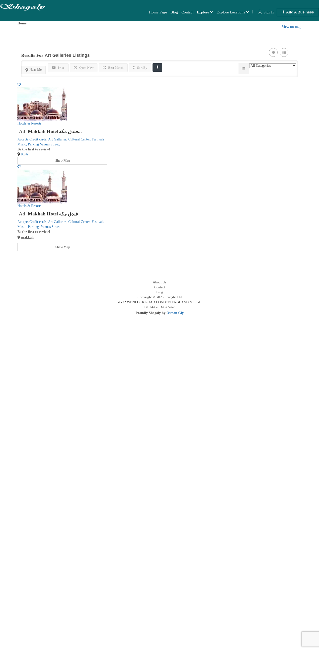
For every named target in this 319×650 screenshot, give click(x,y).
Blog (174, 12)
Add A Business (299, 12)
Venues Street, (50, 144)
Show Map (62, 160)
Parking (34, 144)
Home (21, 23)
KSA (24, 154)
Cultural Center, (80, 139)
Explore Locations (231, 12)
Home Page (158, 12)
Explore (203, 12)
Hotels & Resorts (29, 123)
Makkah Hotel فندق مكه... (55, 131)
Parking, (34, 227)
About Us (159, 282)
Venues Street (50, 227)
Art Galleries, (58, 139)
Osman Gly (175, 313)
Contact (187, 12)
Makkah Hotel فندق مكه (53, 213)
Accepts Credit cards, (32, 139)
